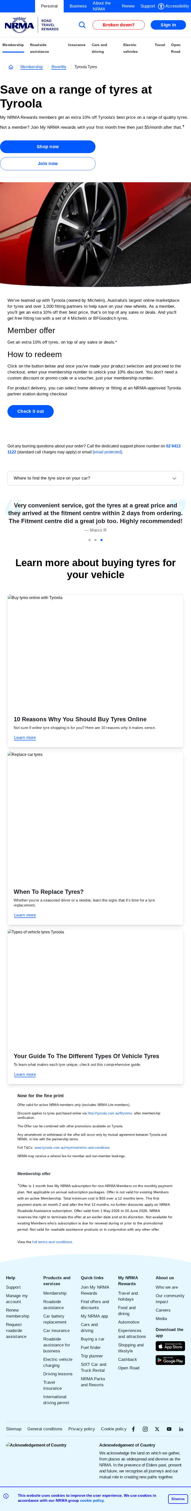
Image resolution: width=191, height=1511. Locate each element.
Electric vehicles (130, 48)
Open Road (176, 48)
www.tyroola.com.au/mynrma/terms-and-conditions (72, 1147)
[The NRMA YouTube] (169, 1429)
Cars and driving (99, 48)
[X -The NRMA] (157, 1429)
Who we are (167, 1287)
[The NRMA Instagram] (145, 1429)
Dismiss (178, 1499)
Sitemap (13, 1429)
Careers (163, 1310)
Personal (49, 6)
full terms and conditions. (52, 1242)
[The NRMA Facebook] (133, 1429)
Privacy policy (81, 1429)
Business (78, 6)
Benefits (58, 67)
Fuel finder (91, 1347)
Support (13, 1287)
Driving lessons (57, 1374)
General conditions (45, 1429)
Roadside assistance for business (56, 1345)
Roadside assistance (39, 48)
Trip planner (92, 1356)
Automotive (128, 1322)
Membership (13, 45)
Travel (160, 45)
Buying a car (92, 1339)
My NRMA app (94, 1316)
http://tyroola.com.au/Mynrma (110, 1113)
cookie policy (91, 1500)
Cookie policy (113, 1429)
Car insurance (56, 1330)
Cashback (127, 1359)
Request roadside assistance (16, 1330)
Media (161, 1318)
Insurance (77, 45)
